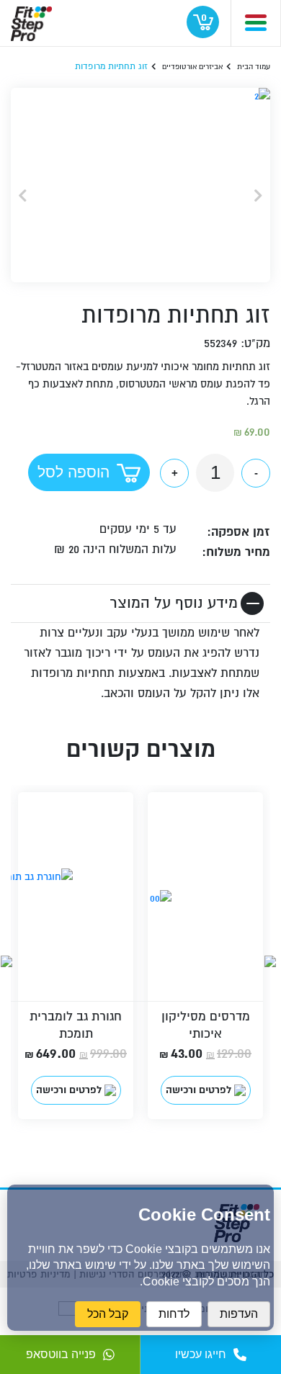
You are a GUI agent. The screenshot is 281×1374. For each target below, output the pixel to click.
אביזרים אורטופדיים (192, 66)
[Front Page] (31, 20)
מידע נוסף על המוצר (174, 603)
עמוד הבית (253, 66)
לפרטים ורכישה (198, 1090)
